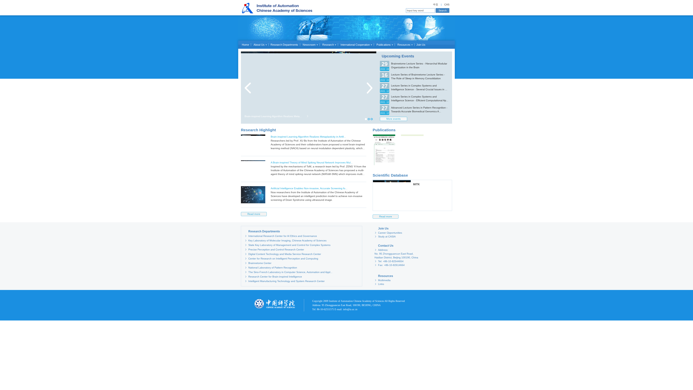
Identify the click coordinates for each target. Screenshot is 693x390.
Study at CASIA (385, 236)
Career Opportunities (388, 232)
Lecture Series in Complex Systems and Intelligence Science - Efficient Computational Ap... (419, 98)
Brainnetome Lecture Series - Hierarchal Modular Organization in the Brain (419, 65)
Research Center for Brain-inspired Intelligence (273, 276)
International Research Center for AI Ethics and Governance (281, 236)
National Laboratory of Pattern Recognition (271, 267)
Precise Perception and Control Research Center (274, 249)
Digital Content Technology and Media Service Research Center (283, 254)
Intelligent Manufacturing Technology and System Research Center (285, 281)
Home (245, 44)
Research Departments (284, 44)
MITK (416, 184)
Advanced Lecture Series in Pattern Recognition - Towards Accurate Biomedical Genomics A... (419, 109)
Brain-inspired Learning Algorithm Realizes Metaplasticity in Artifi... (308, 136)
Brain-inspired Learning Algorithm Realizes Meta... (277, 116)
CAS (446, 4)
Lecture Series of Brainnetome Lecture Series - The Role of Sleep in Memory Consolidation (418, 76)
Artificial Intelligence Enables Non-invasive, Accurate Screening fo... (309, 188)
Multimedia (382, 280)
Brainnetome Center (258, 263)
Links (379, 284)
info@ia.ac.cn (350, 309)
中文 (435, 4)
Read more (385, 216)
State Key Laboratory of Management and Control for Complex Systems (287, 245)
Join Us (420, 44)
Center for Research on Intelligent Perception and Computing (281, 258)
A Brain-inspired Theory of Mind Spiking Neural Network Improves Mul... (312, 162)
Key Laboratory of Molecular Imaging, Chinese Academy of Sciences (285, 240)
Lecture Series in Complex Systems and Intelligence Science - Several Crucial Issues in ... (419, 87)
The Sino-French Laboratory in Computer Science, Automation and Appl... (288, 272)
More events (393, 118)
